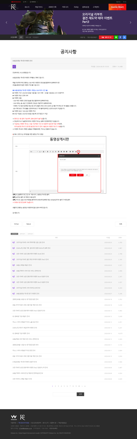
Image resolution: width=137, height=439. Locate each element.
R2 (14, 7)
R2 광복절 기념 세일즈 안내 (21, 316)
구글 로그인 (124, 37)
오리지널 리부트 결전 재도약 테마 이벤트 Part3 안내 (32, 259)
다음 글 (28, 224)
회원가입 (118, 2)
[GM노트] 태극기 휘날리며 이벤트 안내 (25, 328)
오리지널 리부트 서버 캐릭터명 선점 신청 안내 (30, 242)
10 (79, 386)
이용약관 (13, 423)
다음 (130, 22)
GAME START (117, 7)
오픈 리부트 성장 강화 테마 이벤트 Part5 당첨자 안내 (32, 282)
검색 (80, 394)
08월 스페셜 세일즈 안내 (24, 265)
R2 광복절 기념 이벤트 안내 (21, 333)
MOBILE (34, 2)
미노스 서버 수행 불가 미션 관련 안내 (24, 350)
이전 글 (16, 224)
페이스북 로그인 (120, 37)
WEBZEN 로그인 (106, 37)
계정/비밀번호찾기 (92, 37)
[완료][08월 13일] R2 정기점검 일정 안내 (25, 345)
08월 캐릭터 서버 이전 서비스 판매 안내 (28, 271)
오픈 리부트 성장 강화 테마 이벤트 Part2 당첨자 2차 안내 (30, 367)
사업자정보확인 (53, 428)
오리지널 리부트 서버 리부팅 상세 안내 (28, 288)
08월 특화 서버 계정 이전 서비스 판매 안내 (26, 339)
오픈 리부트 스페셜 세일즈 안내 (22, 379)
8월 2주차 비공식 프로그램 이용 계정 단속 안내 (27, 305)
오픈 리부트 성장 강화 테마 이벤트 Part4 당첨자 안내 (32, 276)
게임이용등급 (62, 423)
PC (25, 2)
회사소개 (45, 423)
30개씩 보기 (22, 234)
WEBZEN (14, 417)
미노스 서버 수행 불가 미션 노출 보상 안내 (25, 322)
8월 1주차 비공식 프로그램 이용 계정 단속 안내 (27, 356)
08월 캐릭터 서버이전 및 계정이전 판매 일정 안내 (28, 373)
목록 (120, 224)
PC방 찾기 (35, 37)
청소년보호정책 (36, 423)
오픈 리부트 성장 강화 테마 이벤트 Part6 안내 (30, 254)
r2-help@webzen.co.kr (25, 428)
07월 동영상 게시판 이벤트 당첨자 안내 (25, 362)
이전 (6, 22)
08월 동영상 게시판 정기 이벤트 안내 (27, 293)
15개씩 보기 (14, 234)
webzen (16, 2)
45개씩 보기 (30, 234)
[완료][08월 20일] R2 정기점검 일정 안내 (25, 299)
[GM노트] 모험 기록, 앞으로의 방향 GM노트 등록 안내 (33, 248)
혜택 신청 (28, 37)
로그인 (124, 2)
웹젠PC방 (53, 423)
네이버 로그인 (116, 37)
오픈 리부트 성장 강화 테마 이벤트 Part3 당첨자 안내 (29, 311)
